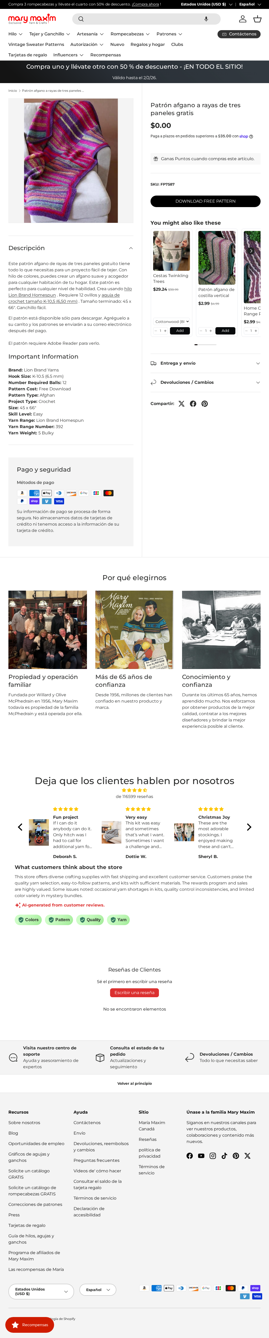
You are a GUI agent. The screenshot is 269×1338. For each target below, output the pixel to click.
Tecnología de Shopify (58, 1319)
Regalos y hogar (148, 44)
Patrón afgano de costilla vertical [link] (216, 292)
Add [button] (180, 330)
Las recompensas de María (36, 1269)
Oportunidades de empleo (36, 1143)
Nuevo (117, 44)
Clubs (177, 44)
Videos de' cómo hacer (97, 1170)
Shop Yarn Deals (112, 4)
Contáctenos (87, 1122)
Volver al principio (134, 1083)
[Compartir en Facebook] (193, 403)
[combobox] (146, 19)
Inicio (12, 90)
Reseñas (148, 1139)
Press (14, 1214)
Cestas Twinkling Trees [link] (170, 278)
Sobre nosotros (24, 1122)
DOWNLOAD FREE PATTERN (205, 201)
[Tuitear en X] (181, 403)
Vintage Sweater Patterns (36, 44)
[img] (134, 790)
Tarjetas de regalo (27, 54)
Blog (13, 1133)
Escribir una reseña (134, 992)
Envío (79, 1133)
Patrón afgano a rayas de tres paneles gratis (53, 90)
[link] (171, 251)
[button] (206, 19)
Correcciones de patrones (35, 1204)
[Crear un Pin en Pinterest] (204, 403)
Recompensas (105, 54)
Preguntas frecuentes (97, 1160)
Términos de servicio (95, 1198)
